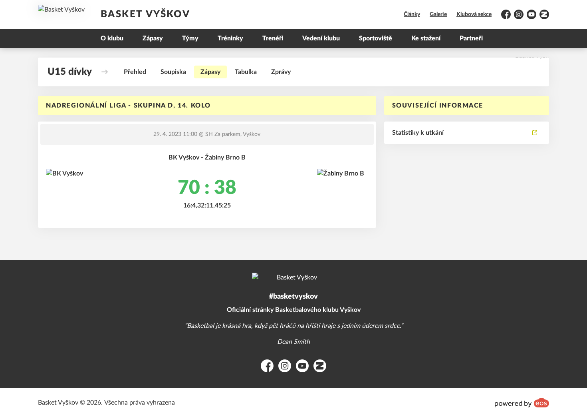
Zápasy (153, 38)
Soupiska (173, 72)
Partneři (471, 38)
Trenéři (272, 38)
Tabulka (246, 72)
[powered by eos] (522, 402)
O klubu (112, 38)
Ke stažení (425, 38)
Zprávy (281, 72)
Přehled (135, 72)
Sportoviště (375, 38)
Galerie (438, 14)
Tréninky (230, 38)
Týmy (190, 38)
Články (412, 14)
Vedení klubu (321, 38)
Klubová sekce (474, 14)
